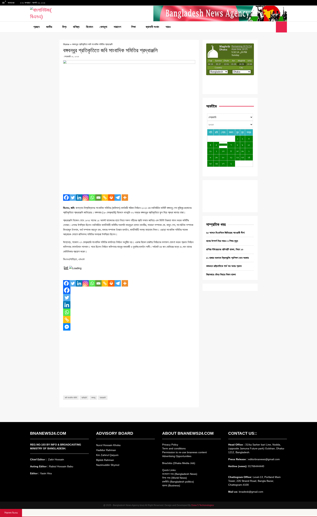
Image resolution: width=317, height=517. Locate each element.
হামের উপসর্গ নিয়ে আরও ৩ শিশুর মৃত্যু (222, 240)
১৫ (237, 151)
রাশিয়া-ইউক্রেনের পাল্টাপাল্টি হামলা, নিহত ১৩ (224, 249)
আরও (168, 26)
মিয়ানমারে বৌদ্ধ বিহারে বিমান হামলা (221, 274)
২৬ (216, 163)
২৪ (249, 157)
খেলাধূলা (103, 26)
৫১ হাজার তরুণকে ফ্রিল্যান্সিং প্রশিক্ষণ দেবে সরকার (227, 257)
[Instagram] (85, 197)
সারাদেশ (117, 26)
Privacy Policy (170, 444)
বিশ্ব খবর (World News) (174, 477)
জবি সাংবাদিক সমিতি (71, 398)
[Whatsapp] (92, 197)
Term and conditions (174, 448)
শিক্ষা (133, 26)
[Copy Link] (105, 197)
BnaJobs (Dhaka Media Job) (178, 463)
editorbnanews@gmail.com (264, 459)
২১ (231, 157)
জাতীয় (49, 26)
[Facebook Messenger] (66, 327)
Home (66, 44)
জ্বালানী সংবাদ (152, 26)
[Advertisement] (129, 165)
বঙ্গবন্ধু (93, 398)
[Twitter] (73, 197)
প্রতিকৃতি (84, 398)
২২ (237, 157)
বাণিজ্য (76, 26)
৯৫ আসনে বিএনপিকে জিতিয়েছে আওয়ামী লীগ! (225, 232)
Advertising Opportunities (176, 456)
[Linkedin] (79, 197)
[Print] (111, 197)
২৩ (242, 157)
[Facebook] (66, 197)
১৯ (216, 157)
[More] (125, 197)
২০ (223, 157)
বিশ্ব (64, 26)
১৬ (242, 151)
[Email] (98, 197)
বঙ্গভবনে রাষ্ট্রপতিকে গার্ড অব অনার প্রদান (224, 266)
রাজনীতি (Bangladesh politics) (178, 481)
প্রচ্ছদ (36, 26)
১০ (249, 144)
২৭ (223, 163)
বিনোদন (89, 26)
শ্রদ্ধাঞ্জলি (103, 398)
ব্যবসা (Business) (171, 485)
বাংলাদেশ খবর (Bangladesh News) (179, 473)
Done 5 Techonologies (202, 505)
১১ (210, 151)
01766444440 (256, 466)
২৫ (210, 163)
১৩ (223, 151)
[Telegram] (117, 197)
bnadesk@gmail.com (250, 491)
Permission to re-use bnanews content (184, 452)
